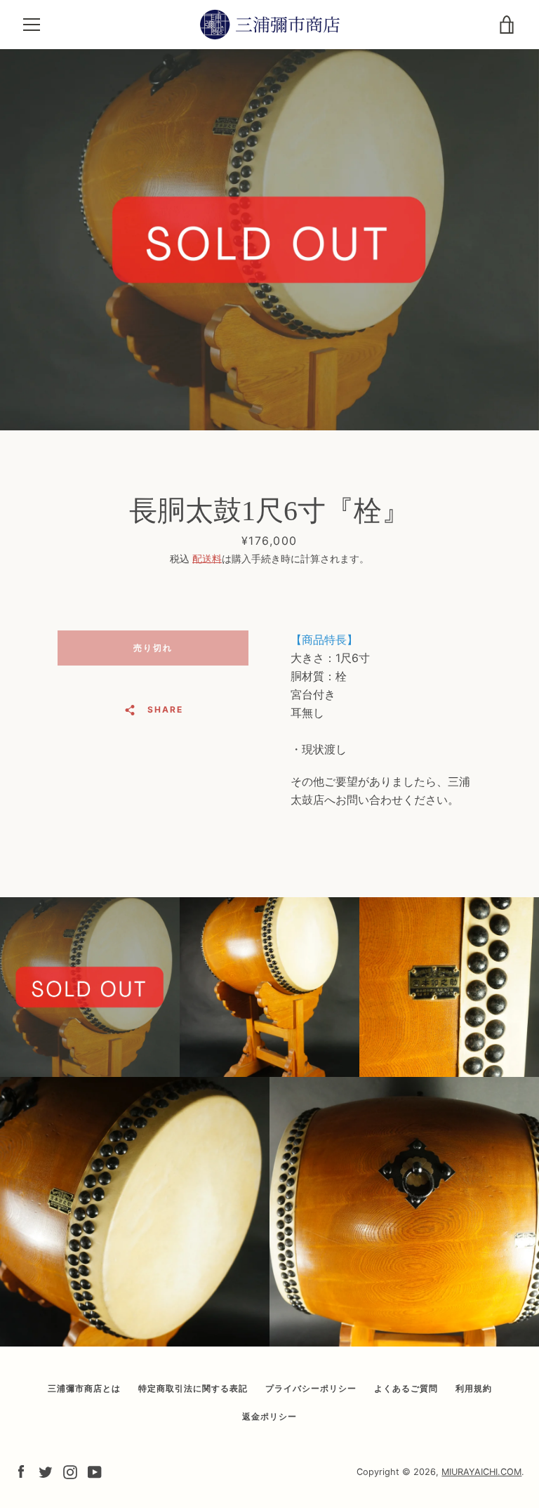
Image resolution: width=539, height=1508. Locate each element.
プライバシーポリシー (311, 1388)
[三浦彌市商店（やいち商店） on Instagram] (70, 1471)
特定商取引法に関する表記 (193, 1388)
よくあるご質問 (406, 1388)
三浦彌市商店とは (84, 1388)
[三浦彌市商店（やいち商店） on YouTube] (95, 1471)
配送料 (207, 558)
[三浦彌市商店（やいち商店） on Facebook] (21, 1471)
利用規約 (473, 1388)
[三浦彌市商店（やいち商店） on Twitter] (46, 1471)
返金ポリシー (269, 1416)
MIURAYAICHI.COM (481, 1472)
